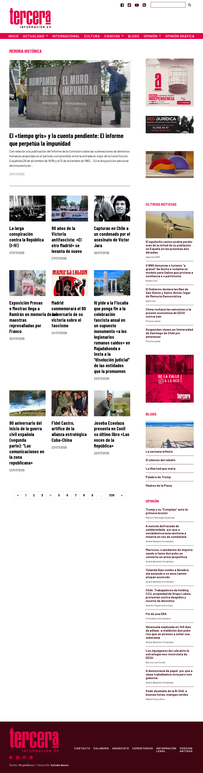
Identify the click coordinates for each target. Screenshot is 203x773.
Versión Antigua (186, 749)
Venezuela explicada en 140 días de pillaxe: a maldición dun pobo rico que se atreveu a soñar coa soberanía (168, 632)
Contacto (82, 748)
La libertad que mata (160, 468)
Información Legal (166, 749)
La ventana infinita (159, 451)
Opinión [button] (151, 36)
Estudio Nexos (59, 765)
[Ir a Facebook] (122, 5)
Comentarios (142, 748)
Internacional (66, 36)
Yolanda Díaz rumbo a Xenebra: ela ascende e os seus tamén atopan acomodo (168, 573)
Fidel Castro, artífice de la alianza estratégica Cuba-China (69, 431)
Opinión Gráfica (179, 36)
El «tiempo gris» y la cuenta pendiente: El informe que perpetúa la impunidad (66, 139)
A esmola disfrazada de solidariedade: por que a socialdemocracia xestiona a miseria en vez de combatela (166, 531)
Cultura (92, 36)
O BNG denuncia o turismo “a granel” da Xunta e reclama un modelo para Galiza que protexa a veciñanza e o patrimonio (169, 271)
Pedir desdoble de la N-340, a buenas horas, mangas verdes (167, 692)
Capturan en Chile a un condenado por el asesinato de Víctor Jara (112, 236)
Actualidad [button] (34, 36)
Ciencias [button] (112, 36)
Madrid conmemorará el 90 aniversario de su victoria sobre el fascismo (69, 314)
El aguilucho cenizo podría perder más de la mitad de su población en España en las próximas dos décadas (169, 247)
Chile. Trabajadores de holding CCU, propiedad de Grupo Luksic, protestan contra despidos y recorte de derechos (168, 595)
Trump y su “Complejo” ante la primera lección (167, 511)
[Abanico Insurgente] (170, 169)
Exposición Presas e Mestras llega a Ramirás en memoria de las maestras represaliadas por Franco (33, 317)
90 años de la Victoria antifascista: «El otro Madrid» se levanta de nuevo (67, 239)
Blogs (133, 36)
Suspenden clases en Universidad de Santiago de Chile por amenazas (169, 333)
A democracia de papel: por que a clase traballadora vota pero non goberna (169, 674)
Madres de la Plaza (159, 485)
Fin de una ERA (156, 614)
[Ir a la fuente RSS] (144, 5)
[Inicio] (30, 17)
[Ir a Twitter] (129, 5)
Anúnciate (120, 748)
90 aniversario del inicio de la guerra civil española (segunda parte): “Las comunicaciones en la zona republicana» (26, 443)
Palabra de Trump (158, 477)
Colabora (101, 748)
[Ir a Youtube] (137, 5)
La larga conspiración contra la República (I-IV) (26, 236)
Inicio (14, 36)
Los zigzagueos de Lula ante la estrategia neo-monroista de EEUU (167, 654)
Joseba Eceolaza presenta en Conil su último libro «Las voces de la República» (111, 434)
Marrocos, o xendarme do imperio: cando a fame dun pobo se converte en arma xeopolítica (169, 553)
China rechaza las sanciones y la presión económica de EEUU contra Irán (168, 312)
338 (111, 495)
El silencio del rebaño (160, 460)
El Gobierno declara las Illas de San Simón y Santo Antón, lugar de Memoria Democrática (168, 292)
